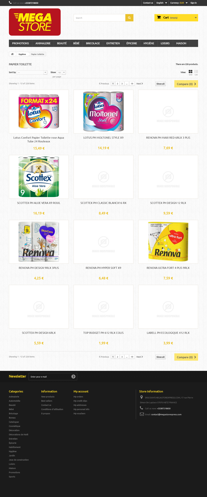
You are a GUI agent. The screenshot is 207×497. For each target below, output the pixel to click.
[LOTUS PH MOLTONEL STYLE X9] (103, 111)
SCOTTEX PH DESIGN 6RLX (39, 332)
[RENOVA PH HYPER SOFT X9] (103, 242)
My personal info (81, 409)
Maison (181, 43)
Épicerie (131, 43)
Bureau (12, 417)
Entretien (113, 43)
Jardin (12, 455)
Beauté (62, 43)
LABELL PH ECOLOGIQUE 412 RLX (168, 332)
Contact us (148, 2)
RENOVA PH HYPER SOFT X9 (103, 267)
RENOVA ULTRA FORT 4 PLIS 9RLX (168, 267)
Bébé (76, 43)
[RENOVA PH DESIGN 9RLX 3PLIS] (39, 242)
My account (81, 391)
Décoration (14, 430)
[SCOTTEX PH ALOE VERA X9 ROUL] (39, 177)
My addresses (80, 405)
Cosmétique (14, 426)
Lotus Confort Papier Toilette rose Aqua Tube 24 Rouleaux (38, 139)
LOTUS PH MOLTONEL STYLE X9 (103, 137)
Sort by (12, 72)
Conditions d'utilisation (52, 409)
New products (47, 396)
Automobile (14, 400)
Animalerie (14, 396)
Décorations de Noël (18, 434)
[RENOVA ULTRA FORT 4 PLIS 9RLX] (168, 242)
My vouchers (79, 413)
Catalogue (14, 421)
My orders (78, 396)
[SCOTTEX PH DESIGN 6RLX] (39, 306)
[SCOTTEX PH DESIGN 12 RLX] (168, 177)
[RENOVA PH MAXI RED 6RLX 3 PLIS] (168, 111)
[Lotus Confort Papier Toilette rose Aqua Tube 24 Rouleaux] (39, 111)
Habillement (15, 447)
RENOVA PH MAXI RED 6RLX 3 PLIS (168, 137)
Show (53, 72)
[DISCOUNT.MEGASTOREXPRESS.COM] (39, 22)
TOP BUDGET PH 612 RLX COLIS (103, 332)
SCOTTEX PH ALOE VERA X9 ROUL (38, 202)
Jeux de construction (19, 459)
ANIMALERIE (43, 43)
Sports (12, 476)
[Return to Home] (12, 54)
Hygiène (149, 43)
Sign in (194, 2)
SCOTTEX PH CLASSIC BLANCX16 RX (103, 202)
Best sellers (46, 400)
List (196, 74)
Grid (190, 74)
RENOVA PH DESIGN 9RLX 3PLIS (39, 267)
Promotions (20, 43)
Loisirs (165, 43)
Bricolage (93, 43)
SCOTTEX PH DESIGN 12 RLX (168, 202)
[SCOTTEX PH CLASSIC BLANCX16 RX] (103, 177)
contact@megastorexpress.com (166, 414)
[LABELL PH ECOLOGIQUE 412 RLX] (168, 306)
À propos (45, 413)
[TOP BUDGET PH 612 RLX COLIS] (103, 306)
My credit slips (80, 400)
